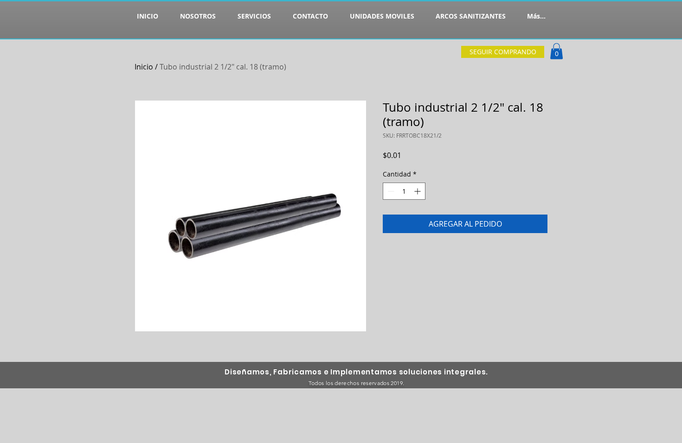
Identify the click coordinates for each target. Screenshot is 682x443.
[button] (556, 51)
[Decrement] (390, 191)
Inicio (144, 67)
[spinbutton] (404, 191)
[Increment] (418, 191)
